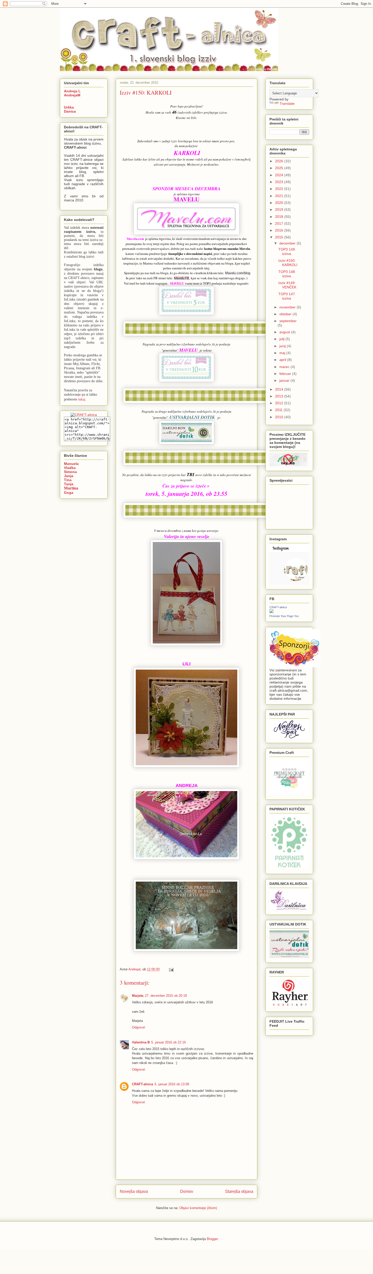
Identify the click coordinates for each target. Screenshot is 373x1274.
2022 (279, 189)
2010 (279, 417)
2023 (279, 182)
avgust (285, 332)
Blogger (212, 1239)
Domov (186, 1191)
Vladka (70, 468)
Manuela (71, 464)
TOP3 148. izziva (287, 274)
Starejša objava (239, 1191)
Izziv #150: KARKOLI (287, 262)
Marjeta (137, 996)
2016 (279, 230)
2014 (279, 389)
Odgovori (138, 1027)
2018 (279, 217)
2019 (279, 209)
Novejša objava (134, 1191)
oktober (286, 314)
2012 (279, 403)
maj (282, 353)
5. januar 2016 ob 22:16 (168, 1042)
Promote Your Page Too (284, 616)
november (288, 307)
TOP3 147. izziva (287, 296)
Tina (68, 480)
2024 (279, 175)
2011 (279, 410)
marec (285, 367)
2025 (279, 168)
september (288, 321)
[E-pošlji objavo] (171, 969)
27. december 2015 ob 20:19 (166, 996)
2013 (279, 396)
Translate (287, 103)
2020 (279, 203)
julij (282, 339)
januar (285, 380)
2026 (279, 161)
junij (283, 346)
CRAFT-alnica (142, 1084)
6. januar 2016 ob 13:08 (172, 1084)
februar (285, 374)
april (283, 360)
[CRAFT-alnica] (271, 612)
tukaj (81, 399)
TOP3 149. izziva (287, 251)
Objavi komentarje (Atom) (198, 1208)
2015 (279, 237)
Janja (68, 476)
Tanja (68, 484)
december (288, 243)
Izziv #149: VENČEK (287, 285)
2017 (279, 223)
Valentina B (141, 1042)
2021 (279, 196)
